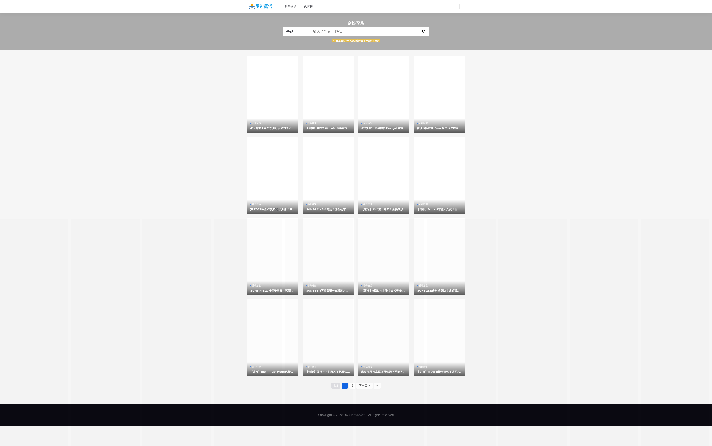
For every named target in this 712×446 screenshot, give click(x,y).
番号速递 (290, 6)
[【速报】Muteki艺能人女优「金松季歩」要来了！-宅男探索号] (439, 175)
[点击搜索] (424, 31)
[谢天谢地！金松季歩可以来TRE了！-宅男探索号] (272, 94)
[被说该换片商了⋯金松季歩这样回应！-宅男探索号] (439, 94)
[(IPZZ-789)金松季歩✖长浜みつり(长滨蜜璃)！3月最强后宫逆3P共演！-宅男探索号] (272, 175)
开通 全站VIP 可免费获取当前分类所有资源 (357, 40)
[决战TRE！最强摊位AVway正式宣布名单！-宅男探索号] (383, 94)
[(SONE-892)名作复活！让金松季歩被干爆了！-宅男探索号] (328, 175)
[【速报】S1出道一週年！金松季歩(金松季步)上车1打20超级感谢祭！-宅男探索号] (383, 175)
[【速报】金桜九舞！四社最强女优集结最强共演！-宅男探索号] (328, 94)
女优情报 (307, 6)
